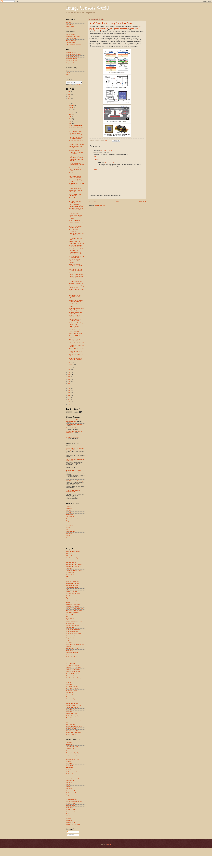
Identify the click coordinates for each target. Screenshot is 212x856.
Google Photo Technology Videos (74, 621)
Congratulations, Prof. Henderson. (74, 424)
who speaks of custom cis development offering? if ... (72, 436)
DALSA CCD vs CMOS (71, 591)
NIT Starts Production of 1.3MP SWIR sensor (76, 184)
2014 (69, 383)
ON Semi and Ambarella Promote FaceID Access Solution (75, 261)
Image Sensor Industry (71, 62)
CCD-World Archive (70, 574)
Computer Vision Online (72, 587)
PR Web (68, 527)
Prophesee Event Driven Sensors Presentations (75, 198)
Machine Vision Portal (71, 656)
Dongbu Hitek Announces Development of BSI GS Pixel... (75, 238)
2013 (69, 386)
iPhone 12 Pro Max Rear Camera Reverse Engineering (76, 143)
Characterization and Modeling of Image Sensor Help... (76, 173)
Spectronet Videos (70, 701)
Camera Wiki (69, 568)
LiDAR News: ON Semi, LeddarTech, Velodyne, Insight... (75, 305)
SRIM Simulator (70, 816)
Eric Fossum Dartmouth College (74, 610)
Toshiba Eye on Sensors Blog (73, 720)
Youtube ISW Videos (71, 734)
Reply (94, 156)
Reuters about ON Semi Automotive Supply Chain (75, 280)
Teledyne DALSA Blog (71, 713)
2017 (69, 376)
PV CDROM (69, 684)
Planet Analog (69, 807)
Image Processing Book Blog (73, 629)
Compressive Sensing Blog (72, 755)
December (71, 105)
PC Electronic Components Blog (74, 801)
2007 (69, 399)
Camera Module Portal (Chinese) (74, 566)
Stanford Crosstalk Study (72, 703)
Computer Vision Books (72, 585)
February (71, 364)
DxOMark (68, 602)
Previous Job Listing (71, 40)
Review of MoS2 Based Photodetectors (74, 230)
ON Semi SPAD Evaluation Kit (76, 348)
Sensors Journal (70, 697)
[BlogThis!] (114, 141)
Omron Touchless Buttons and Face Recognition (76, 234)
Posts (69, 832)
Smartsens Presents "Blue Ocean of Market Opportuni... (76, 273)
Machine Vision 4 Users (72, 792)
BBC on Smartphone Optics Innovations (75, 147)
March (71, 362)
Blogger (109, 844)
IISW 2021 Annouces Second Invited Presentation (76, 330)
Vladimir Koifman (70, 26)
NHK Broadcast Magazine (72, 673)
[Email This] (112, 141)
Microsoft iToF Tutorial (74, 220)
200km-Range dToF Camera (75, 333)
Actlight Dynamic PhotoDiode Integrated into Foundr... (76, 301)
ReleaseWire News (70, 531)
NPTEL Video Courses (71, 799)
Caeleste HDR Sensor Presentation (74, 327)
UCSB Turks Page (70, 724)
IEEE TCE (68, 784)
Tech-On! (68, 818)
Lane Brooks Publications (72, 652)
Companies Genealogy (71, 60)
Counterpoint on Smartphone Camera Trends (76, 153)
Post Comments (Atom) (100, 205)
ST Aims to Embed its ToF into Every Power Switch (76, 257)
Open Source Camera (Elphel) (73, 678)
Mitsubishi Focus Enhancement (73, 667)
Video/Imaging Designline (72, 728)
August (71, 114)
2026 (69, 92)
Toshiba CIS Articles (71, 718)
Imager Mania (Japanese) (72, 638)
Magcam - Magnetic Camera (73, 659)
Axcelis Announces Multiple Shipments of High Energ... (76, 359)
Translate (78, 84)
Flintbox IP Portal (70, 776)
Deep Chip (68, 757)
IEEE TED (68, 786)
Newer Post (91, 202)
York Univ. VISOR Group (72, 730)
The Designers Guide (71, 822)
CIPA (67, 577)
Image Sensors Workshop (72, 635)
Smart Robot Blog (70, 699)
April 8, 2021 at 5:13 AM (106, 150)
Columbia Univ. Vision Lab (72, 583)
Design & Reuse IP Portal (72, 759)
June (70, 119)
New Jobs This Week (71, 38)
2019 (69, 372)
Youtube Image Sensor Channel (73, 732)
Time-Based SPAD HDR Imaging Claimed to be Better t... (76, 164)
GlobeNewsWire (70, 516)
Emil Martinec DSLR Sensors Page (74, 608)
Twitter (67, 74)
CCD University (70, 572)
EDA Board (69, 763)
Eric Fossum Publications (72, 612)
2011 (69, 390)
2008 (69, 397)
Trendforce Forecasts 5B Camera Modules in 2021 (75, 253)
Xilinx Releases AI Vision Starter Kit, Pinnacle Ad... (75, 177)
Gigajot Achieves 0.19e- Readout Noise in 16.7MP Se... (75, 266)
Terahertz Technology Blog (72, 715)
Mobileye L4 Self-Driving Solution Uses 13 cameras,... (76, 205)
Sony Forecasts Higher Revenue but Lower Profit (75, 134)
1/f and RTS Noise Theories (75, 125)
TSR (67, 722)
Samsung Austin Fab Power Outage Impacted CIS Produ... (75, 217)
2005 (69, 404)
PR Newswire (69, 525)
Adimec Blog (69, 553)
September (72, 112)
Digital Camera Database (72, 598)
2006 (69, 402)
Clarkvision (69, 579)
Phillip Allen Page (70, 805)
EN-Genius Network (71, 773)
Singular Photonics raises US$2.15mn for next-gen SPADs (75, 449)
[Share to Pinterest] (119, 141)
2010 (69, 392)
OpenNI (68, 680)
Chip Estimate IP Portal (72, 746)
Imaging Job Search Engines (73, 36)
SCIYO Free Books (71, 809)
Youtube (68, 544)
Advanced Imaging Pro (71, 555)
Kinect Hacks (69, 650)
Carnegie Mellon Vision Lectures (74, 570)
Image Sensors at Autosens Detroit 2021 (75, 191)
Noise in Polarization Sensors (76, 140)
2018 (69, 374)
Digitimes (68, 761)
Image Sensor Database (72, 631)
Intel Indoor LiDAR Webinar (75, 293)
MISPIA (68, 661)
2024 (69, 96)
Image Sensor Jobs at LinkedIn (73, 633)
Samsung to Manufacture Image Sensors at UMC (76, 286)
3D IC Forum (69, 742)
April (70, 123)
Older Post (142, 202)
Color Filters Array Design (72, 581)
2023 (69, 98)
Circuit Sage (69, 750)
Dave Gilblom (69, 24)
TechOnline (69, 820)
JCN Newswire (69, 523)
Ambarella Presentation (74, 150)
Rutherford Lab (69, 692)
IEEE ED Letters (70, 780)
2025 (69, 94)
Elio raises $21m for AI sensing (73, 470)
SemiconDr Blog (70, 694)
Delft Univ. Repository (71, 595)
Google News (69, 521)
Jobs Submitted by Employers (73, 44)
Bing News (68, 512)
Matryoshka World (70, 795)
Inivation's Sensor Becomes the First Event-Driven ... (76, 212)
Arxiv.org (68, 506)
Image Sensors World (87, 7)
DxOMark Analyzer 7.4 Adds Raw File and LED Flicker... (76, 246)
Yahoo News (69, 542)
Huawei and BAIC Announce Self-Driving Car (75, 227)
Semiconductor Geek (71, 811)
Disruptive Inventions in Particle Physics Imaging (76, 309)
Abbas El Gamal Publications (73, 551)
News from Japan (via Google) (73, 671)
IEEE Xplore (69, 788)
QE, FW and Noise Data (72, 686)
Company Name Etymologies (73, 752)
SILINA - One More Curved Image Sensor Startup (75, 187)
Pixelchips (68, 682)
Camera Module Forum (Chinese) (74, 564)
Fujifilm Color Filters (71, 619)
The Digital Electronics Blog (73, 824)
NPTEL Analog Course (71, 797)
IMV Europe (69, 642)
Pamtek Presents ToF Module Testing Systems (76, 249)
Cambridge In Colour (71, 562)
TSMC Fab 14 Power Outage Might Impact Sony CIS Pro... (76, 242)
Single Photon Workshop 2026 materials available (73, 491)
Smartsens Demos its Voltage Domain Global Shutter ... (76, 209)
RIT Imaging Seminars (71, 690)
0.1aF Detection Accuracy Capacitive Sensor (112, 23)
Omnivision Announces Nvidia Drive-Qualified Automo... (76, 277)
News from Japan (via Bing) (73, 669)
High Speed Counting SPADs (76, 283)
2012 (69, 388)
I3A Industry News (70, 627)
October (71, 109)
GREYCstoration (70, 623)
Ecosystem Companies (71, 58)
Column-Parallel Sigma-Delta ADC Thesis (76, 160)
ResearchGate (69, 533)
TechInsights (69, 711)
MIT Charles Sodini (70, 663)
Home (117, 202)
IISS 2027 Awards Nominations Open (75, 481)
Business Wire (69, 514)
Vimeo (67, 539)
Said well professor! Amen (72, 428)
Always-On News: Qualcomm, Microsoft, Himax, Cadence (76, 156)
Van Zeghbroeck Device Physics (74, 726)
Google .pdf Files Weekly (72, 518)
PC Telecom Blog (70, 803)
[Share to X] (116, 141)
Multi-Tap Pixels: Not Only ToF (76, 343)
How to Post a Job (70, 34)
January (71, 367)
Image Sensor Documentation (73, 54)
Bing (67, 70)
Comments (71, 834)
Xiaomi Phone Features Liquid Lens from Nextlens (76, 128)
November (71, 107)
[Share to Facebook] (117, 141)
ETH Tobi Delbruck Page (72, 614)
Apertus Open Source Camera (73, 560)
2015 (69, 381)
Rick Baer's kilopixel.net (72, 688)
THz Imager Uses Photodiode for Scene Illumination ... (76, 138)
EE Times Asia (69, 767)
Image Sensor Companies (72, 56)
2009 (69, 395)
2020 (69, 370)
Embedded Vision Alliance (72, 606)
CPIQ (67, 589)
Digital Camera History (71, 600)
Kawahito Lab (69, 646)
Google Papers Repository (72, 778)
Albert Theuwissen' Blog (72, 558)
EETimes (68, 769)
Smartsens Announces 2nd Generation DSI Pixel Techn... (75, 297)
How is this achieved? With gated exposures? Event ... (74, 420)
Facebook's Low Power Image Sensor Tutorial (76, 323)
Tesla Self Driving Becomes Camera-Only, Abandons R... (76, 270)
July (70, 116)
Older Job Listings (70, 42)
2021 (69, 103)
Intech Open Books (71, 790)
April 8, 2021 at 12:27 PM (110, 162)
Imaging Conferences (71, 52)
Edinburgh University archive (73, 604)
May (70, 121)
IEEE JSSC (69, 782)
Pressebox (68, 529)
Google (68, 72)
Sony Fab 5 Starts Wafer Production (75, 202)
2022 (69, 101)
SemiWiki (68, 814)
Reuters (68, 535)
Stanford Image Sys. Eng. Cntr (73, 705)
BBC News (68, 510)
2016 (69, 379)
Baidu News (69, 508)
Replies (97, 159)
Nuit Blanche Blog (70, 675)
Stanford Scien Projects (72, 707)
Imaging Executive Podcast (73, 640)
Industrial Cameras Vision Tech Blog (75, 644)
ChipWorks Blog (70, 748)
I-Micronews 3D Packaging (72, 625)
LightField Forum (70, 654)
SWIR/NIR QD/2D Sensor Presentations (75, 195)
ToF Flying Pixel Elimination (75, 131)
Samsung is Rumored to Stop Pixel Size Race (76, 223)
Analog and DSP (70, 744)
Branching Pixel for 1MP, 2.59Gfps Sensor (75, 340)
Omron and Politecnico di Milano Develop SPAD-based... (75, 169)
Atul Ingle (68, 22)
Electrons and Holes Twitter (72, 771)
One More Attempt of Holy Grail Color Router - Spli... (76, 316)
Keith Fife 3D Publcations (72, 648)
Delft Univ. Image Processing (73, 593)
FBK (67, 617)
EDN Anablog (69, 765)
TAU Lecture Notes (70, 709)
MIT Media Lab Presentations (73, 665)
